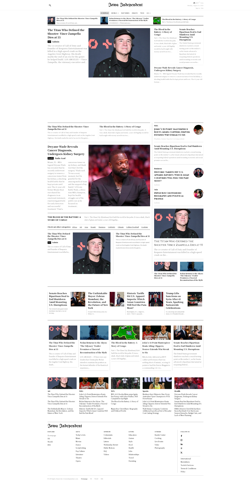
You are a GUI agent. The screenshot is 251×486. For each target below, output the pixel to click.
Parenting (132, 461)
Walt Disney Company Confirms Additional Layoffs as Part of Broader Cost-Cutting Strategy (157, 411)
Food (131, 445)
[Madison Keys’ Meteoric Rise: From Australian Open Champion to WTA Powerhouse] (157, 383)
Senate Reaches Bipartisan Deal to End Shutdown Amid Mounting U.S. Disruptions (190, 34)
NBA (156, 125)
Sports (145, 391)
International (186, 458)
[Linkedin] (181, 444)
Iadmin (55, 41)
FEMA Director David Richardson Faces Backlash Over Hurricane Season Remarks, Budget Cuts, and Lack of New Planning (187, 412)
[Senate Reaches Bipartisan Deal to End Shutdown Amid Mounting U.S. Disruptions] (78, 299)
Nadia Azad (60, 158)
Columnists (108, 435)
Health (50, 158)
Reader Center (160, 435)
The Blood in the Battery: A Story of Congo (179, 19)
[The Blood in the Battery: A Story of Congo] (157, 20)
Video (157, 445)
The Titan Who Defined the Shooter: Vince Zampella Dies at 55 (77, 19)
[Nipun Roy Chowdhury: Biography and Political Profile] (198, 194)
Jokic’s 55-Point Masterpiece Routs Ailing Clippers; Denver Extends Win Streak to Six (172, 132)
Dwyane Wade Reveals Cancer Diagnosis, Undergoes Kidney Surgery (174, 69)
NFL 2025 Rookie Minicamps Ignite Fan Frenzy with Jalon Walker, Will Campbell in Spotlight (124, 396)
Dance (78, 445)
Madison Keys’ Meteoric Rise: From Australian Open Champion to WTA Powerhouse (156, 396)
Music (78, 438)
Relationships (134, 454)
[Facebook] (181, 436)
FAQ (105, 451)
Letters (106, 441)
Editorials (107, 438)
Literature (79, 454)
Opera (78, 461)
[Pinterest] (181, 448)
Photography (160, 448)
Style (130, 441)
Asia (156, 189)
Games (131, 438)
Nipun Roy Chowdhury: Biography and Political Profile (169, 196)
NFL (113, 391)
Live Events (159, 441)
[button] (50, 5)
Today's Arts (80, 435)
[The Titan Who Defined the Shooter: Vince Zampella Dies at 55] (51, 20)
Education (132, 435)
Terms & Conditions (188, 468)
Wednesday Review (111, 445)
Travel (131, 458)
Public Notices (109, 448)
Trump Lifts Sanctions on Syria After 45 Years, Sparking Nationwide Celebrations (174, 300)
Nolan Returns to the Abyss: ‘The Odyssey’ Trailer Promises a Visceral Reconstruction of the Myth (129, 19)
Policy (183, 471)
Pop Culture (80, 451)
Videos (106, 454)
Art (49, 41)
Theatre (79, 458)
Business (158, 168)
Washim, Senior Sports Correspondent (169, 139)
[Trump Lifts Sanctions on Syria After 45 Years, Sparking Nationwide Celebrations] (195, 299)
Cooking (158, 438)
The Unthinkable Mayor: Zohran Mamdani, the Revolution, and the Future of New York (98, 300)
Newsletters (185, 462)
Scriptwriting (81, 448)
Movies (78, 441)
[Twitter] (181, 453)
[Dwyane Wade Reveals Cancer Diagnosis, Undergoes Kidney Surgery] (119, 175)
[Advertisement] (125, 103)
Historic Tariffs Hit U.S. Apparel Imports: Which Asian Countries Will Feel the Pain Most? (171, 176)
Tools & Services (187, 465)
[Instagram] (181, 440)
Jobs (130, 451)
